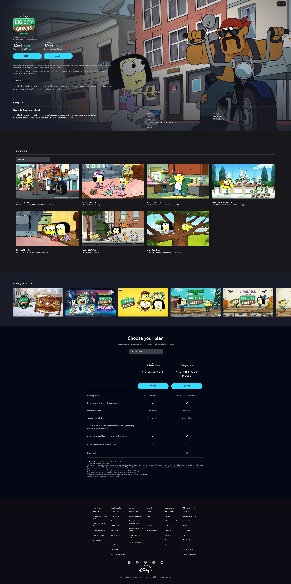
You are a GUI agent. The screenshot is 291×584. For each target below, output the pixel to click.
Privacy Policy (96, 511)
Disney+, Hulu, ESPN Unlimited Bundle (135, 522)
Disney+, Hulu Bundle (135, 516)
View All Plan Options (21, 80)
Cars (184, 545)
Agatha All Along (188, 549)
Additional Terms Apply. (29, 73)
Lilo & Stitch (186, 530)
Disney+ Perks (115, 516)
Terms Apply (91, 461)
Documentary (169, 535)
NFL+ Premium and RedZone (134, 537)
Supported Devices (116, 535)
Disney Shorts (169, 530)
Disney (149, 511)
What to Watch (115, 525)
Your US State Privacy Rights (99, 525)
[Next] (286, 302)
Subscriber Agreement (99, 530)
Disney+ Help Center (142, 474)
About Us (113, 540)
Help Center (114, 530)
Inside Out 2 (186, 521)
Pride (166, 540)
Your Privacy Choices (98, 535)
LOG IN (281, 4)
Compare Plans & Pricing (136, 543)
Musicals (167, 516)
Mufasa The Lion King (189, 554)
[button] (118, 508)
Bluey (184, 535)
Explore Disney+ (115, 511)
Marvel (149, 521)
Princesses (168, 545)
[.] (129, 562)
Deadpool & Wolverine (189, 516)
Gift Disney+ (114, 549)
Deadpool (186, 511)
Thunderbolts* (187, 540)
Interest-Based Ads (98, 540)
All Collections (169, 511)
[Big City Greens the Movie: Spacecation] (90, 302)
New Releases (115, 521)
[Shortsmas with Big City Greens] (196, 302)
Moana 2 (185, 525)
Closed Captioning (116, 545)
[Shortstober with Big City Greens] (248, 302)
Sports (167, 525)
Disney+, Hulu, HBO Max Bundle (136, 529)
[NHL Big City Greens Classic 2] (38, 302)
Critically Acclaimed (171, 521)
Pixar (148, 516)
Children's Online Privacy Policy (100, 517)
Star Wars (149, 525)
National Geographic (153, 530)
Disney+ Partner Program (118, 554)
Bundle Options (133, 511)
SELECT (27, 56)
